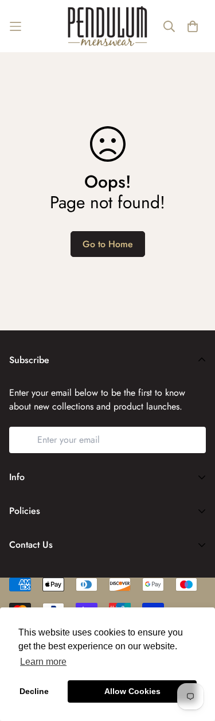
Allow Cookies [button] (132, 691)
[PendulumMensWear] (108, 26)
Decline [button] (34, 691)
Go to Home (108, 244)
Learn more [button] (43, 662)
